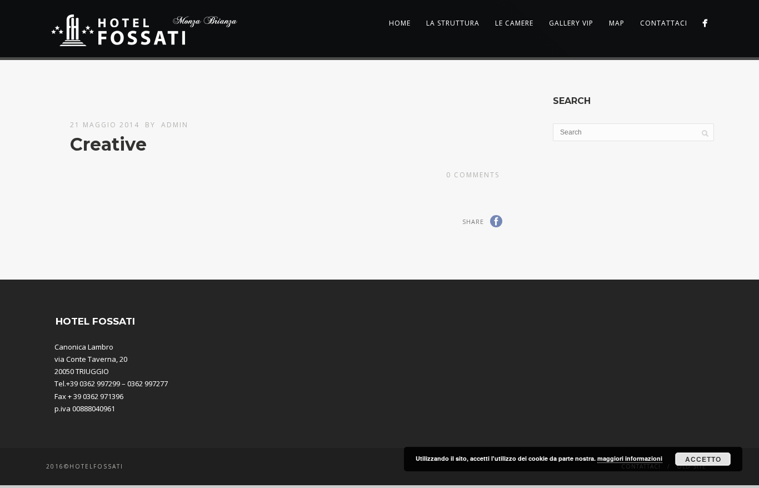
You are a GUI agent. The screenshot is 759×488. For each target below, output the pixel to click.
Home (400, 23)
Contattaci (663, 23)
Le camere (514, 23)
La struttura (453, 23)
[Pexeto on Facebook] (705, 23)
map (617, 23)
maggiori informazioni (629, 458)
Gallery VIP (571, 23)
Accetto (703, 459)
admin (174, 125)
